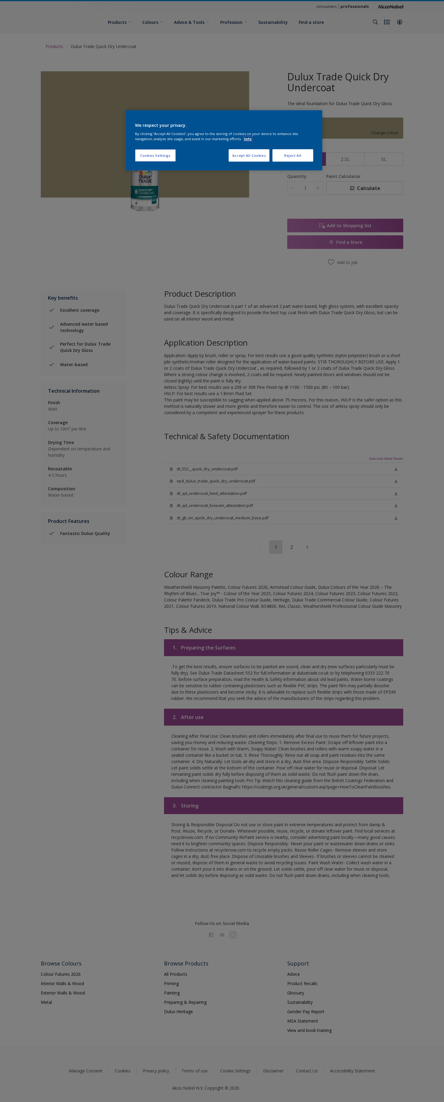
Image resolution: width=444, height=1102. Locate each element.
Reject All (292, 155)
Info (248, 139)
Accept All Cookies (249, 155)
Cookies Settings (155, 155)
